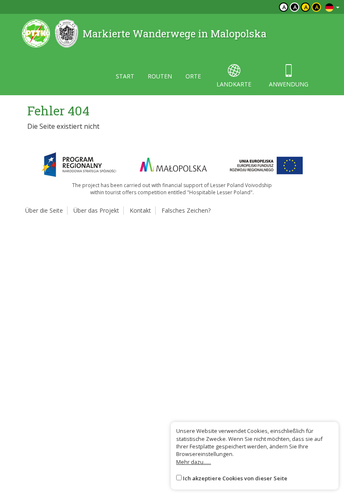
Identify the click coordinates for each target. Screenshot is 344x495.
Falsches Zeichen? (186, 210)
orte (193, 76)
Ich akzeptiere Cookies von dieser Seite (235, 478)
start (125, 76)
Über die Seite (44, 210)
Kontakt (140, 210)
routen (160, 76)
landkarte (233, 84)
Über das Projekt (96, 210)
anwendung (288, 84)
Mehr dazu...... (193, 462)
